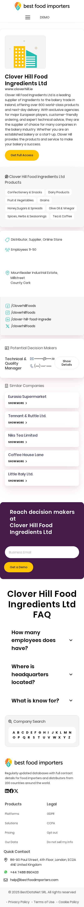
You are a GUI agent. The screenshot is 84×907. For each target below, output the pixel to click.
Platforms (12, 814)
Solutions (11, 823)
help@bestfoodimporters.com (34, 879)
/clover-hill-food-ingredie (31, 319)
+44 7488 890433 (24, 872)
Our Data (11, 842)
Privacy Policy (19, 902)
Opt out (52, 833)
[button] (28, 17)
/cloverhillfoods (23, 312)
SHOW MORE (16, 403)
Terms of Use (44, 902)
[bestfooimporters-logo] (42, 6)
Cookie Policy (69, 902)
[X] (16, 791)
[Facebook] (11, 791)
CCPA (51, 823)
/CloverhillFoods (23, 305)
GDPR (50, 814)
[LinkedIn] (7, 791)
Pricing (9, 833)
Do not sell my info (60, 842)
